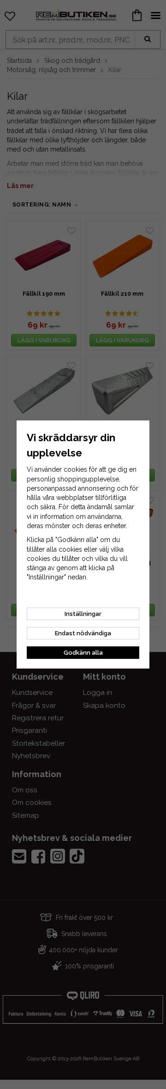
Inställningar (83, 613)
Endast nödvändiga (83, 633)
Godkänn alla (83, 652)
